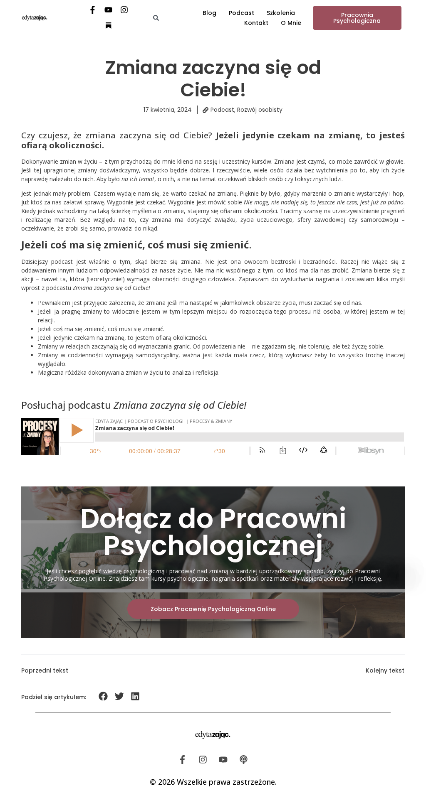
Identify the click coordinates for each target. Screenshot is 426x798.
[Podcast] (244, 759)
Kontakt (256, 23)
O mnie (291, 23)
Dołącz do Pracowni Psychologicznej (213, 532)
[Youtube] (108, 10)
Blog (209, 13)
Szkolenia (281, 13)
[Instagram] (124, 10)
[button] (103, 696)
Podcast (241, 13)
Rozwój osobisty (259, 110)
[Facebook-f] (93, 10)
